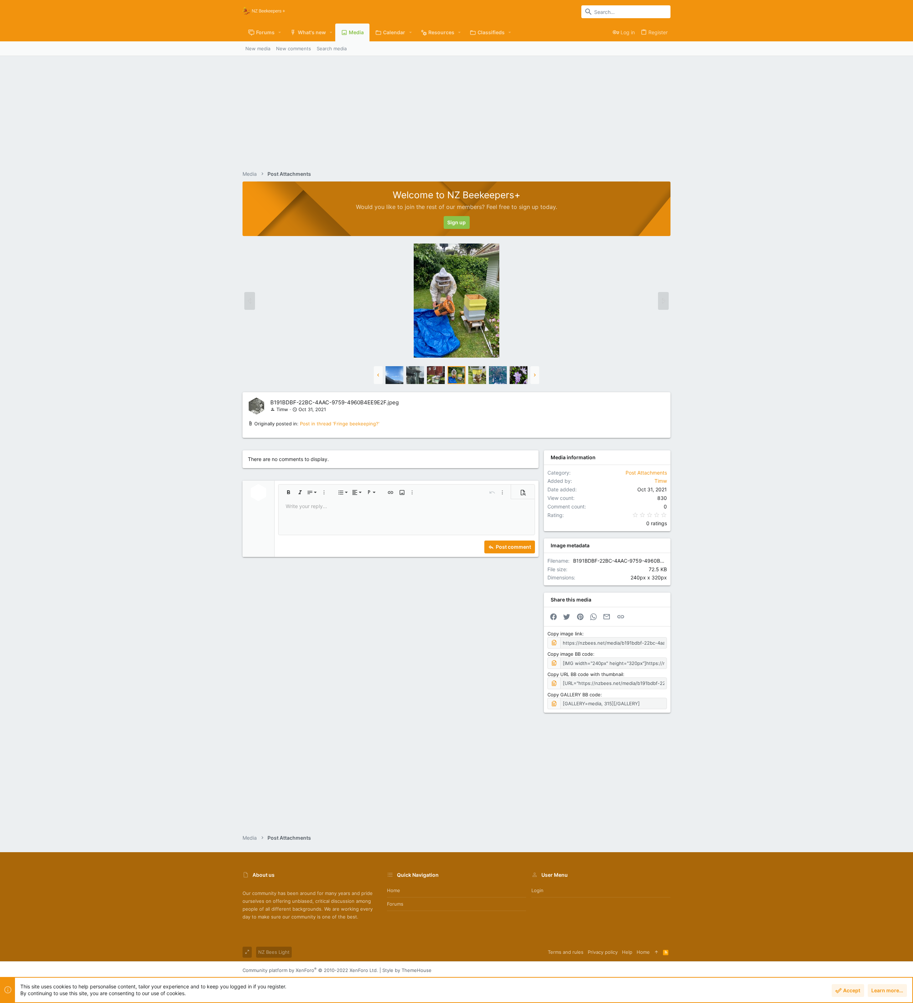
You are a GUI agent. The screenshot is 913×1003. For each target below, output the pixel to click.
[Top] (656, 952)
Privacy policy (603, 952)
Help (627, 952)
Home (393, 890)
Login (537, 890)
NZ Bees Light (274, 952)
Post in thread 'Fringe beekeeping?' (339, 423)
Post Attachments (646, 473)
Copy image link (564, 633)
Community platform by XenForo (310, 970)
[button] (279, 32)
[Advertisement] (456, 109)
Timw (282, 409)
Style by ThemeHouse (407, 970)
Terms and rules (565, 952)
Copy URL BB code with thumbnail (585, 674)
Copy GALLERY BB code (574, 694)
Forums (395, 904)
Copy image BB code (570, 654)
